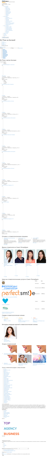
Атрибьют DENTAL (36, 238)
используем (5, 453)
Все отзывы (5, 244)
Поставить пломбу (8, 26)
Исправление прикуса (7, 376)
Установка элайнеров (7, 399)
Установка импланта (9, 28)
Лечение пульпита (6, 383)
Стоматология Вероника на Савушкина (8, 312)
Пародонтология (8, 11)
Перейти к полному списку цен (6, 313)
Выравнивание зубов (7, 369)
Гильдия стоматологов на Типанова (7, 285)
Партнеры (5, 415)
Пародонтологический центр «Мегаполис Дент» (9, 289)
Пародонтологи (8, 24)
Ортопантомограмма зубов (8, 384)
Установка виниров (7, 397)
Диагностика (8, 7)
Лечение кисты (6, 382)
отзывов (4, 75)
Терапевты (7, 20)
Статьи (5, 34)
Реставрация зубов (7, 393)
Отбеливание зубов (7, 385)
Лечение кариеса (6, 381)
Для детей (7, 31)
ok (4, 446)
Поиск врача (6, 16)
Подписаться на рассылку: (6, 448)
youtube (5, 445)
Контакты (5, 417)
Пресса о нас (6, 414)
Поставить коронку (8, 27)
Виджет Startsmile (6, 416)
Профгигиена (8, 13)
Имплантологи (8, 21)
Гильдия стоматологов (21, 238)
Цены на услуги (6, 25)
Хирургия (7, 14)
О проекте (5, 410)
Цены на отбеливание (9, 30)
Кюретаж (5, 377)
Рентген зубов (6, 392)
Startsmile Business (7, 413)
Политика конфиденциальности (9, 449)
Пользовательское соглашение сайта (9, 450)
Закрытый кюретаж (7, 372)
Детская (4, 49)
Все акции (3, 316)
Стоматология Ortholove (5, 304)
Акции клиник (6, 33)
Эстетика (7, 15)
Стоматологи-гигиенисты (9, 23)
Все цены (7, 32)
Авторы (5, 411)
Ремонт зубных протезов (7, 391)
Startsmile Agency (9, 452)
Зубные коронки (6, 373)
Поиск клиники (6, 6)
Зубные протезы (6, 374)
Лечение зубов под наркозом (8, 380)
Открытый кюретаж (7, 386)
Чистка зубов (6, 401)
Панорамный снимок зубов (8, 387)
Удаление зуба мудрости (7, 394)
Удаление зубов (6, 395)
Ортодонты (7, 17)
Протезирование (8, 12)
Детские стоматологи (9, 18)
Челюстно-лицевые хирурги (10, 22)
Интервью (5, 35)
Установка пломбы (7, 398)
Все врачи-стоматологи (5, 248)
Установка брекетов (9, 29)
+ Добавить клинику (5, 37)
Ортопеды (7, 19)
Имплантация (8, 8)
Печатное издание (7, 412)
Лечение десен (6, 378)
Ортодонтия (7, 10)
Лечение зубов (8, 9)
